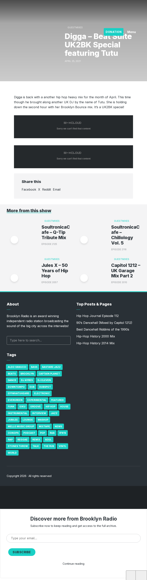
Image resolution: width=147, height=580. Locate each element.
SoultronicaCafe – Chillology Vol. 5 (125, 235)
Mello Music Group (21, 426)
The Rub (49, 446)
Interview (39, 413)
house (64, 406)
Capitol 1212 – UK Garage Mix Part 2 (125, 271)
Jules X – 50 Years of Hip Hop (55, 271)
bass (34, 367)
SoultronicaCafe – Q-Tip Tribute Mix (56, 232)
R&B (52, 432)
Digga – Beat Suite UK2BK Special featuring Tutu (45, 576)
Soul (48, 439)
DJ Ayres (27, 380)
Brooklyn (27, 373)
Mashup (43, 419)
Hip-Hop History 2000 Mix (95, 336)
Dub (31, 386)
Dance (12, 380)
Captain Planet (49, 373)
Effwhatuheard (18, 393)
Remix (36, 439)
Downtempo (16, 386)
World (12, 452)
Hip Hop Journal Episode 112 (97, 316)
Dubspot (45, 386)
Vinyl (62, 446)
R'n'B (62, 432)
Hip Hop (50, 406)
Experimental (36, 400)
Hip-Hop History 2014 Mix (95, 343)
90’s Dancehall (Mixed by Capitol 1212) (104, 323)
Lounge (28, 419)
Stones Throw (18, 446)
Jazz (54, 413)
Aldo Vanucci (17, 367)
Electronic (42, 393)
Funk (11, 406)
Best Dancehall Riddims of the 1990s (102, 329)
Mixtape (44, 426)
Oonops (13, 432)
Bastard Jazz (51, 367)
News (58, 426)
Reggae (22, 439)
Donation (114, 31)
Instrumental (17, 413)
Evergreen (15, 400)
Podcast (29, 432)
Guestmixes (75, 27)
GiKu (22, 406)
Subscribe (22, 552)
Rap (10, 439)
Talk (36, 446)
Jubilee (13, 419)
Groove (35, 406)
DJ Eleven (44, 380)
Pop (42, 432)
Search (66, 340)
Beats (12, 373)
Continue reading (73, 563)
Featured (57, 400)
